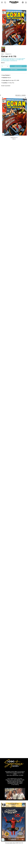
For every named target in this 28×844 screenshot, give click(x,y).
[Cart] (25, 2)
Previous (2, 97)
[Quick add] (3, 134)
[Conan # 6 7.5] (14, 116)
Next (25, 97)
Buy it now (14, 69)
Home (2, 54)
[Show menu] (1, 2)
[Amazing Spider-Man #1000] (14, 822)
